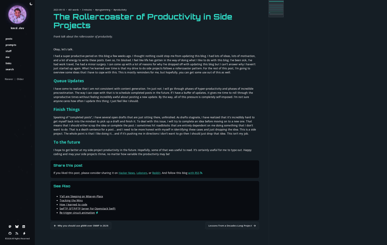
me (8, 57)
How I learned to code (73, 204)
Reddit (156, 173)
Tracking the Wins (71, 200)
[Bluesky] (17, 226)
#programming (102, 9)
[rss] (17, 233)
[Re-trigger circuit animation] (97, 212)
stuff (8, 51)
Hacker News (127, 173)
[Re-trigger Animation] (24, 233)
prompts (11, 45)
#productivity (120, 9)
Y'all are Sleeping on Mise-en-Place (81, 196)
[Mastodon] (10, 226)
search (10, 69)
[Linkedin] (24, 226)
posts (9, 38)
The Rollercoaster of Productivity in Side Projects (143, 21)
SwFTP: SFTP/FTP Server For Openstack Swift (87, 208)
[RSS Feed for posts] (201, 173)
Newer (9, 79)
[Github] (10, 233)
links (8, 63)
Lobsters (142, 173)
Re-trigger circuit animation (77, 212)
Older (20, 79)
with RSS (193, 173)
